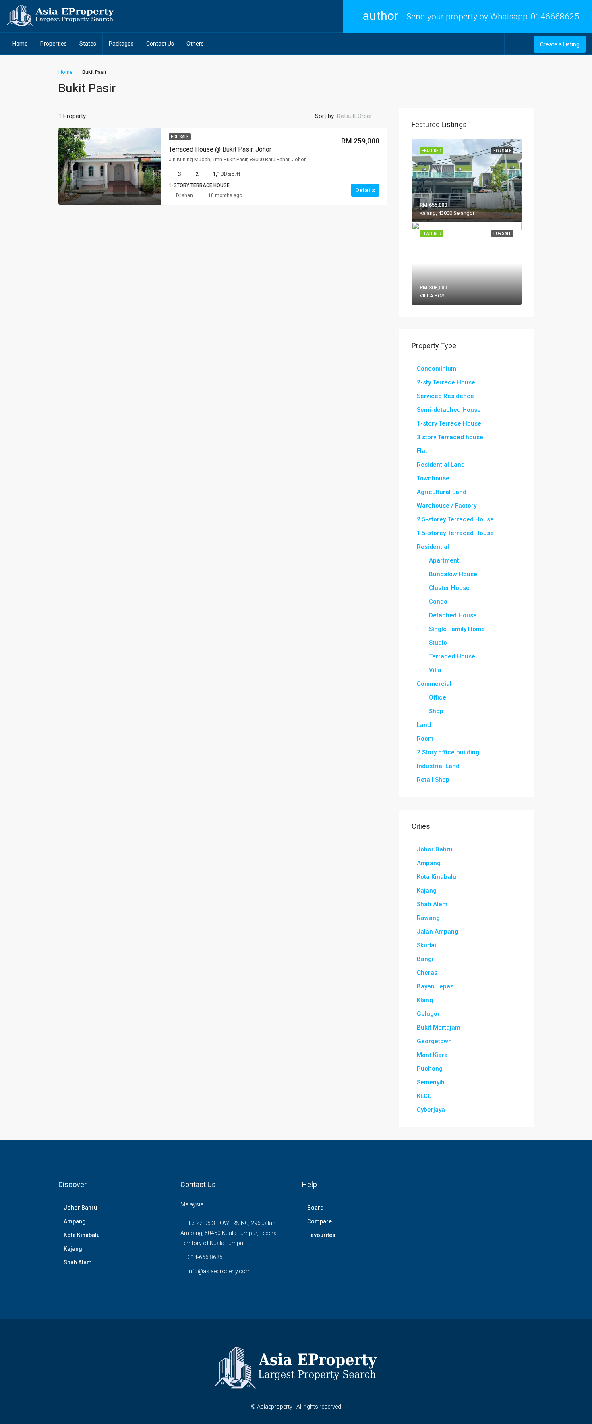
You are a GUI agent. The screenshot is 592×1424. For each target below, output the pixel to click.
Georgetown (434, 1041)
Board (315, 1207)
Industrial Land (438, 766)
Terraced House (452, 656)
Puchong (430, 1068)
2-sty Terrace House (446, 382)
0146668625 (555, 16)
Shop (436, 711)
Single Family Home (457, 629)
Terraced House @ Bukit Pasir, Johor (220, 149)
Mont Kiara (432, 1055)
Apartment (444, 560)
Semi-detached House (449, 409)
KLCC (424, 1096)
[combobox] (361, 116)
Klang (425, 1000)
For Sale (180, 137)
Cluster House (449, 588)
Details (365, 190)
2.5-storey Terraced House (455, 519)
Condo (438, 601)
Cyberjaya (431, 1109)
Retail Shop (433, 779)
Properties (53, 43)
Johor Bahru (435, 849)
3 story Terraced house (450, 437)
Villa (435, 670)
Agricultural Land (441, 492)
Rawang (428, 918)
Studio (438, 642)
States (87, 43)
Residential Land (441, 464)
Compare (319, 1221)
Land (424, 725)
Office (437, 697)
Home (20, 43)
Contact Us (160, 43)
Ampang (429, 863)
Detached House (453, 615)
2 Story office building (448, 752)
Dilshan (184, 195)
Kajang (427, 890)
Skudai (426, 945)
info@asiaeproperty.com (219, 1271)
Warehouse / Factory (446, 505)
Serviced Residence (445, 396)
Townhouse (433, 478)
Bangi (425, 959)
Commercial (434, 683)
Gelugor (428, 1013)
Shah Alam (432, 904)
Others (195, 43)
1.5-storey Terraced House (455, 533)
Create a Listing (560, 44)
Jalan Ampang (437, 931)
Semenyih (431, 1082)
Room (425, 738)
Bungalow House (453, 574)
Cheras (427, 972)
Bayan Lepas (435, 986)
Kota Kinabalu (436, 876)
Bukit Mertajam (438, 1027)
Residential (433, 546)
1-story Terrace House (449, 423)
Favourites (321, 1235)
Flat (422, 451)
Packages (121, 43)
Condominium (436, 368)
